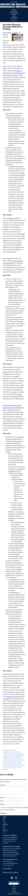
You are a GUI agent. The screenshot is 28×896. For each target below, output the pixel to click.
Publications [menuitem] (14, 13)
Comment (3, 785)
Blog (4, 828)
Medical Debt (7, 869)
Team (4, 821)
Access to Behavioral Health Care (10, 863)
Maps (14, 886)
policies (18, 245)
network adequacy (9, 762)
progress (5, 372)
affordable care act (9, 752)
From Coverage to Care (10, 859)
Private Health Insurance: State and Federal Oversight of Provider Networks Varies (13, 408)
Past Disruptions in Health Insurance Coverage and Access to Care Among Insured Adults (14, 73)
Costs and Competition (10, 835)
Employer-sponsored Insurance (9, 841)
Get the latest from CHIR (14, 881)
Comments (5, 769)
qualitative (20, 469)
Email (2, 801)
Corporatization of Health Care (10, 839)
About (4, 819)
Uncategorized (11, 750)
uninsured (18, 767)
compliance (5, 754)
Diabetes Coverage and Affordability (11, 854)
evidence (15, 701)
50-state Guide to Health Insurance (10, 852)
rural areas (5, 699)
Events (4, 826)
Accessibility (14, 891)
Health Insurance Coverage (11, 846)
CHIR (16, 752)
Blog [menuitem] (14, 16)
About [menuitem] (14, 9)
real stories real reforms (16, 763)
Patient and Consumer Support (9, 856)
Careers (4, 822)
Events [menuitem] (14, 14)
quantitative (11, 471)
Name (2, 797)
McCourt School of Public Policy (14, 2)
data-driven (17, 396)
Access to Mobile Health (8, 865)
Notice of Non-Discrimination (14, 893)
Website (2, 804)
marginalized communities (11, 696)
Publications (5, 824)
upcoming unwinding (13, 218)
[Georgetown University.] (14, 1)
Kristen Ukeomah (7, 32)
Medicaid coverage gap (13, 760)
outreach (5, 396)
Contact (4, 832)
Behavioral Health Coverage (9, 850)
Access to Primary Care (8, 861)
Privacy (14, 890)
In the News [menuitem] (14, 18)
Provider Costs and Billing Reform (10, 837)
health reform (12, 756)
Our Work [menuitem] (14, 11)
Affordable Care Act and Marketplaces (11, 848)
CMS (19, 752)
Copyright (14, 888)
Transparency (6, 843)
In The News (5, 830)
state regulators (12, 767)
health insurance (12, 754)
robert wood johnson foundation (14, 765)
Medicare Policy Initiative (10, 872)
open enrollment (18, 762)
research (5, 765)
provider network (7, 763)
